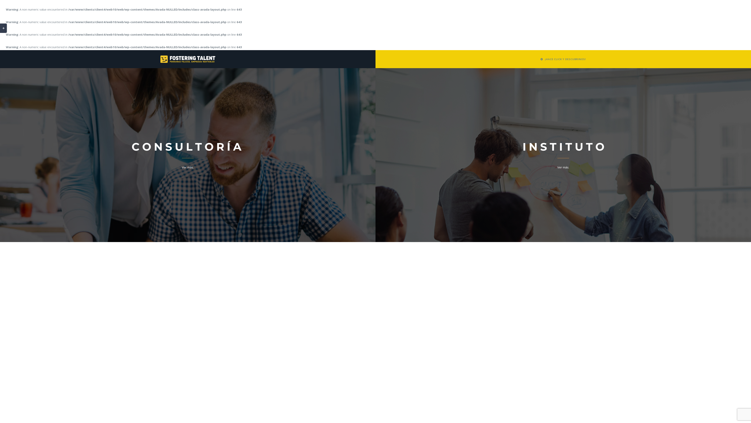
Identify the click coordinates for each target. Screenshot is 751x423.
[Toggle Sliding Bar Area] (3, 28)
